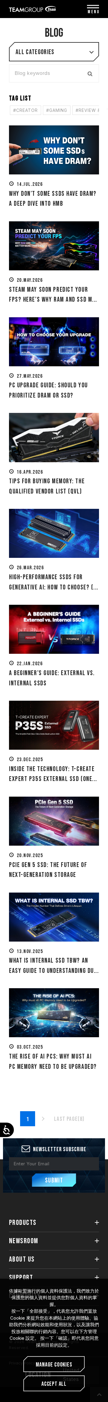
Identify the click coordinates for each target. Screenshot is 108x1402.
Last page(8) (69, 1119)
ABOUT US (22, 1259)
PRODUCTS (23, 1222)
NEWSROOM (23, 1241)
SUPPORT (21, 1277)
